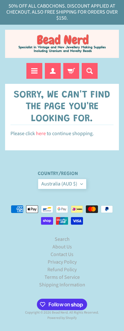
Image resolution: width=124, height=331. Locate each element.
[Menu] (34, 71)
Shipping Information (62, 284)
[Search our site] (90, 71)
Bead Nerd (60, 312)
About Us (62, 246)
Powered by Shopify (62, 317)
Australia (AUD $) (59, 183)
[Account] (53, 71)
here (41, 133)
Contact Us (62, 254)
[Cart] (71, 71)
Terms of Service (62, 277)
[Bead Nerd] (62, 44)
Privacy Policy (62, 262)
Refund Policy (62, 269)
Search (62, 239)
